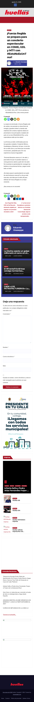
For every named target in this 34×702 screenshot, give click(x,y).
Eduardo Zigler (19, 273)
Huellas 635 (16, 500)
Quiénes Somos (26, 698)
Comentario (7, 314)
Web (4, 366)
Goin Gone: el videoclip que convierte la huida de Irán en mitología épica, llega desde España (17, 594)
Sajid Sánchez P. (19, 291)
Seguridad (17, 485)
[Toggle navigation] (31, 20)
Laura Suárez (18, 255)
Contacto (7, 698)
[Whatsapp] (5, 119)
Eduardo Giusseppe (21, 62)
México (9, 30)
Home (2, 698)
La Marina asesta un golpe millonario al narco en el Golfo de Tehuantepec (16, 253)
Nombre (5, 347)
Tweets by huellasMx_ (9, 614)
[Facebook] (8, 119)
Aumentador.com (17, 694)
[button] (16, 20)
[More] (18, 119)
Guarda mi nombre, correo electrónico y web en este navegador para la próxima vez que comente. (17, 380)
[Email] (15, 119)
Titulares (24, 485)
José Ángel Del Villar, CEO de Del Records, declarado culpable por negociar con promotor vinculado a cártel (10, 207)
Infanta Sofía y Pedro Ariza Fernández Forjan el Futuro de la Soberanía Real (16, 491)
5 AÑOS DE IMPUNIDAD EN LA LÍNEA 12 (15, 608)
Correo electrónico (9, 356)
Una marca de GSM (8, 692)
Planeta (7, 485)
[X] (11, 119)
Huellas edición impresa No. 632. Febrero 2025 (18, 531)
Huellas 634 (16, 510)
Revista (12, 485)
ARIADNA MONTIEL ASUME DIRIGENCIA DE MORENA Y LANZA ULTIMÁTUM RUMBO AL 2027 (17, 601)
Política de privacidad (16, 698)
